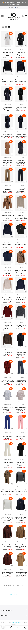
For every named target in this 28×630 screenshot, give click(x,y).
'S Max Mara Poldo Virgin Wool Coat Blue (7, 135)
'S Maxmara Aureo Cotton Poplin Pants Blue (20, 381)
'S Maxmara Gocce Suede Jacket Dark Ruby (7, 573)
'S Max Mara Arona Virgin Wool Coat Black (20, 54)
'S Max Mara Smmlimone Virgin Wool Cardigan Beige (21, 217)
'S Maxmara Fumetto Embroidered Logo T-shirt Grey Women (21, 491)
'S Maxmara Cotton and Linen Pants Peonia (20, 436)
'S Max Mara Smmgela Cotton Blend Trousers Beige (7, 189)
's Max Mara (21, 104)
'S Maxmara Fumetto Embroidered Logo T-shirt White (7, 519)
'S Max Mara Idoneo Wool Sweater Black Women (7, 81)
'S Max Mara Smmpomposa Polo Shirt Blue (7, 272)
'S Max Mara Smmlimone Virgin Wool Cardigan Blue (7, 244)
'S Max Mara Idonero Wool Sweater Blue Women (20, 81)
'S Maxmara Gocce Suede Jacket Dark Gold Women (20, 546)
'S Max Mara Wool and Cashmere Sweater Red (7, 326)
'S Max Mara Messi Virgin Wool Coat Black (7, 108)
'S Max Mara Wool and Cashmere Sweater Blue (21, 299)
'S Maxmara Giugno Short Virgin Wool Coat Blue (20, 519)
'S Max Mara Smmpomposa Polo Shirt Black (20, 244)
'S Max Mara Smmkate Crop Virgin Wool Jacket (7, 217)
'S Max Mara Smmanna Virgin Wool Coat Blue (20, 162)
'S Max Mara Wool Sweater (21, 326)
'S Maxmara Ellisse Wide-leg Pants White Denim (7, 464)
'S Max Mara (7, 49)
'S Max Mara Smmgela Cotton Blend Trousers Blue (20, 189)
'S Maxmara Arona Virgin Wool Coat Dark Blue (20, 354)
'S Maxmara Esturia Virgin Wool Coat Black (20, 464)
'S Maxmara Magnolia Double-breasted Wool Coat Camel (21, 573)
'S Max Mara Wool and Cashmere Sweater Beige (7, 299)
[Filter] (2, 317)
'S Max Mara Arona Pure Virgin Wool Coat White (7, 54)
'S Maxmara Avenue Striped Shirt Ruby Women (20, 409)
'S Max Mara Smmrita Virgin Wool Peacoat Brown (21, 272)
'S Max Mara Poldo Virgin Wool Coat (20, 108)
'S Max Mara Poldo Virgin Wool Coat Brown (7, 162)
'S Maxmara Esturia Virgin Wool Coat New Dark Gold (7, 491)
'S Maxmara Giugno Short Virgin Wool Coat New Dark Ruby (7, 546)
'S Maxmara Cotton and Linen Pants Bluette (7, 436)
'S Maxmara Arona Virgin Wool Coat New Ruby (7, 381)
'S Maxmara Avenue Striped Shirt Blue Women (7, 409)
